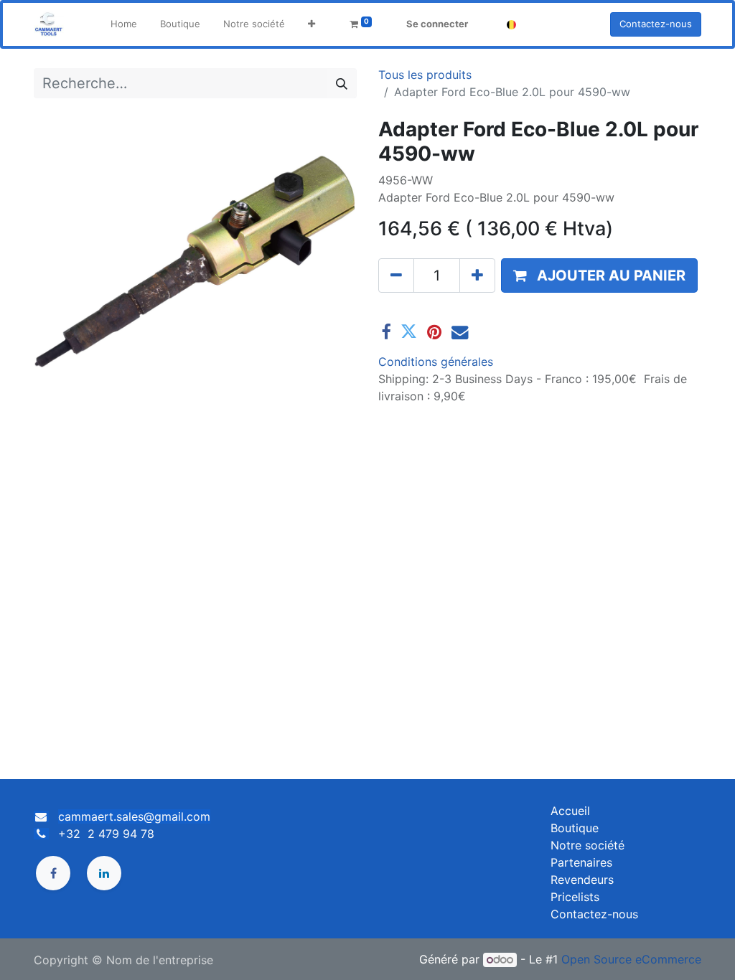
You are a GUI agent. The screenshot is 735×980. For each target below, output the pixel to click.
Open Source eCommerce (631, 959)
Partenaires (581, 862)
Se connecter (437, 23)
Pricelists (575, 897)
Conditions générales (435, 361)
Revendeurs (582, 879)
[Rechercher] (342, 83)
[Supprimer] (396, 275)
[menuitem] (124, 24)
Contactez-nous (655, 23)
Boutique (575, 828)
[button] (311, 24)
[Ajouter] (477, 275)
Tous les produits (425, 74)
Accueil (570, 811)
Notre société (587, 845)
